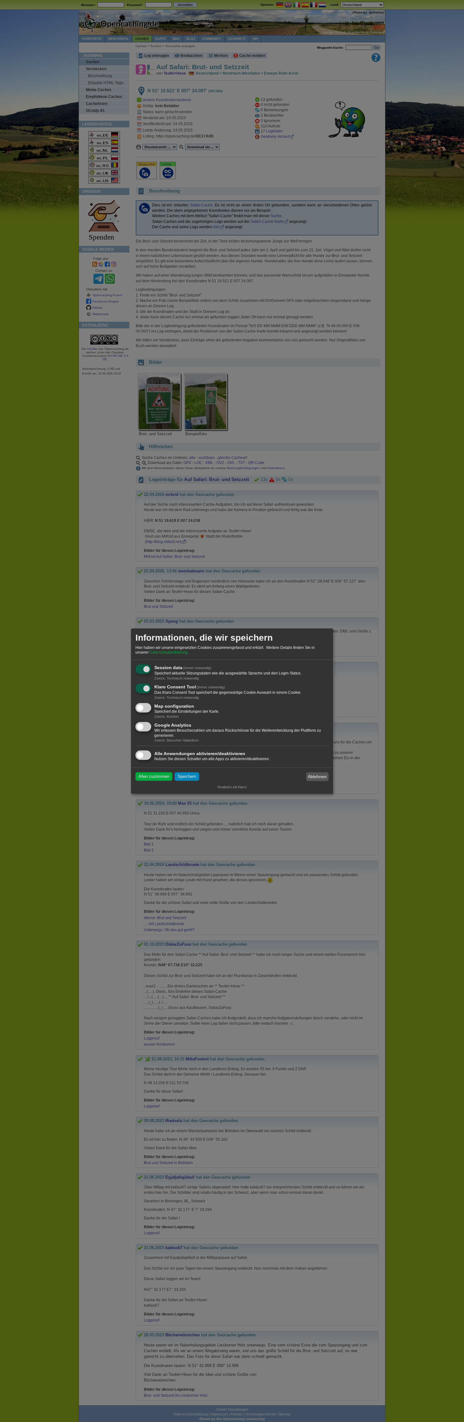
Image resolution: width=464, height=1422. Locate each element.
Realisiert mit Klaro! (232, 787)
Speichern (187, 776)
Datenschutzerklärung (168, 652)
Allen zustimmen (154, 776)
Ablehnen (317, 776)
